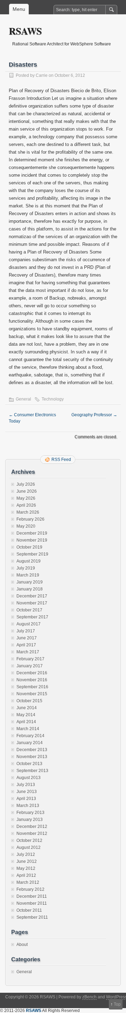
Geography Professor (94, 414)
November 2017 (31, 603)
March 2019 (27, 575)
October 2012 (29, 840)
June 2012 (26, 861)
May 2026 (25, 498)
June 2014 (26, 707)
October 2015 (29, 700)
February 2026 (30, 519)
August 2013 (28, 777)
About (22, 944)
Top (117, 1004)
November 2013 (31, 756)
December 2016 (31, 672)
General (23, 399)
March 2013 (27, 805)
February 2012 (30, 889)
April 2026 (26, 505)
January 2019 (29, 582)
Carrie (42, 75)
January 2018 (29, 589)
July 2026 (25, 484)
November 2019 (31, 540)
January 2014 (29, 742)
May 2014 (25, 714)
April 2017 (26, 645)
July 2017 (25, 631)
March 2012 (27, 882)
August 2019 (28, 561)
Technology (53, 399)
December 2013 (31, 749)
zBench (89, 996)
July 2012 (25, 854)
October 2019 (29, 547)
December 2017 (31, 596)
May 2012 (25, 868)
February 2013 (30, 812)
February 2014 (30, 735)
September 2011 (32, 917)
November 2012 (31, 833)
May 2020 (25, 526)
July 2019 (25, 568)
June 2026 (26, 491)
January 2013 (29, 819)
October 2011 (29, 910)
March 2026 (27, 512)
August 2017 (28, 624)
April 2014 (26, 721)
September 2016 (32, 686)
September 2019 (32, 554)
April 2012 (26, 875)
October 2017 (29, 610)
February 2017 (30, 658)
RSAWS (25, 31)
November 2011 (31, 903)
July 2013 (25, 784)
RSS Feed (61, 459)
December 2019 (31, 533)
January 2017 (29, 665)
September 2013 (32, 770)
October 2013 (29, 763)
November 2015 (31, 693)
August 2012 (28, 847)
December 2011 (31, 896)
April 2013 (26, 798)
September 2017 (32, 617)
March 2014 (27, 728)
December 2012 (31, 826)
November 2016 (31, 679)
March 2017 (27, 651)
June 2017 (26, 638)
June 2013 (26, 791)
